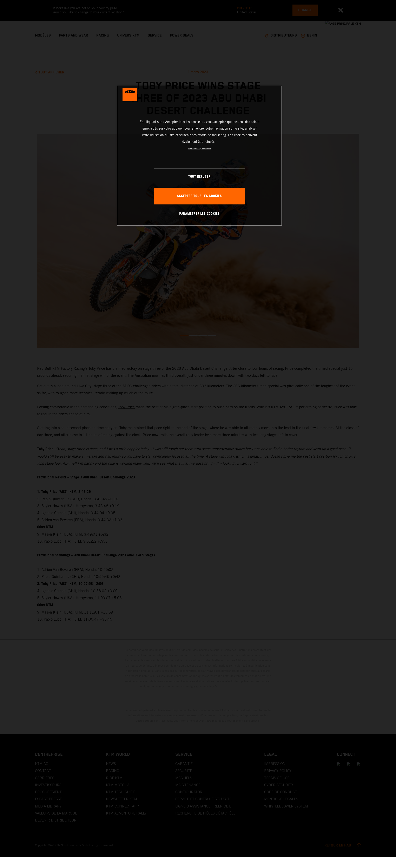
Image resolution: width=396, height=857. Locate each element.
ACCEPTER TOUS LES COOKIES (199, 196)
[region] (199, 155)
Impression (206, 149)
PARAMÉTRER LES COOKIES (199, 214)
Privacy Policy (194, 149)
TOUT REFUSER (199, 177)
